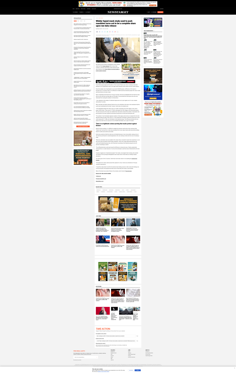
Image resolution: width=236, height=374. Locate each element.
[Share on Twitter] (102, 32)
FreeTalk (112, 355)
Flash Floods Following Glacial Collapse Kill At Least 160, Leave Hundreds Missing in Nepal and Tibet (82, 43)
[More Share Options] (118, 32)
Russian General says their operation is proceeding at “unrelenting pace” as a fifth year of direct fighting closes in (82, 98)
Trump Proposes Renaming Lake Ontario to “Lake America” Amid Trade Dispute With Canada (82, 32)
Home (73, 8)
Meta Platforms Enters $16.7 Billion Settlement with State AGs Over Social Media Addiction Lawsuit (82, 86)
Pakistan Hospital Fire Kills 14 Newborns (81, 39)
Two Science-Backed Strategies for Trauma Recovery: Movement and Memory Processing (82, 107)
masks (98, 191)
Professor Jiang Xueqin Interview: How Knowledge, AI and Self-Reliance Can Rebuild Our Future (148, 61)
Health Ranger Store (149, 355)
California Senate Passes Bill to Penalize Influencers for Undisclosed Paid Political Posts (82, 119)
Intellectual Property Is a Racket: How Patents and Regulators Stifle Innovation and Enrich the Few (82, 91)
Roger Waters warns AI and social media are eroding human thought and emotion (81, 103)
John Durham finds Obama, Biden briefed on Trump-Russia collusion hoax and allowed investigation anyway (117, 230)
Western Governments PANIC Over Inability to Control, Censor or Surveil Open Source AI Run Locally (158, 43)
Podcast (129, 355)
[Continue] (96, 357)
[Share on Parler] (110, 32)
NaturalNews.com (99, 181)
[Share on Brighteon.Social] (97, 32)
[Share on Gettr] (115, 32)
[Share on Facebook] (99, 32)
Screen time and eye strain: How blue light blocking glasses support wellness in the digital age (82, 73)
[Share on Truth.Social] (112, 32)
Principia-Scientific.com (101, 178)
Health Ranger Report (148, 30)
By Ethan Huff (99, 28)
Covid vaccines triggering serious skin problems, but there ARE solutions (117, 246)
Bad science (101, 18)
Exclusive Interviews (131, 357)
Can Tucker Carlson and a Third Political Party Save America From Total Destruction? (148, 53)
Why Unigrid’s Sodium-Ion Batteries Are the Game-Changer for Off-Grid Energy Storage (82, 24)
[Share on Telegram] (105, 32)
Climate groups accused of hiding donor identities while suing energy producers (83, 111)
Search (162, 8)
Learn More (131, 370)
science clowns (98, 35)
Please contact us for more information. (102, 346)
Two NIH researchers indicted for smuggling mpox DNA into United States (81, 94)
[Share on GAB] (107, 32)
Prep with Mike (83, 8)
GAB (111, 358)
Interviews (88, 8)
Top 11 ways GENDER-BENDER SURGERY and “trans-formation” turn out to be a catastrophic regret (102, 318)
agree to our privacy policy (103, 371)
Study (108, 35)
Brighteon (77, 8)
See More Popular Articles (83, 126)
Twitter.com (98, 176)
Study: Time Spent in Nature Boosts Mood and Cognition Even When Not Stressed (82, 65)
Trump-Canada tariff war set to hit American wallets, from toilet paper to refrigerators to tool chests (82, 53)
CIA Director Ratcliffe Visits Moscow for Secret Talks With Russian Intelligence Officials (82, 36)
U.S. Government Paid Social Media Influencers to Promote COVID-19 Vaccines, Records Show (82, 28)
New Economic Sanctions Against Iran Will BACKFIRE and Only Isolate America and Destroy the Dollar (158, 61)
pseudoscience (110, 191)
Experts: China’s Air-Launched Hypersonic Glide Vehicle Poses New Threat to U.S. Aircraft (82, 115)
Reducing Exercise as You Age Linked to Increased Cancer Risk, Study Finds (81, 123)
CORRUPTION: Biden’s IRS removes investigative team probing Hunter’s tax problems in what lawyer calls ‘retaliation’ (102, 230)
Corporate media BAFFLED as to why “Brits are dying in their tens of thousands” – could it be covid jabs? (125, 318)
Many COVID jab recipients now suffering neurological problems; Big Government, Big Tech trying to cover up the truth (132, 300)
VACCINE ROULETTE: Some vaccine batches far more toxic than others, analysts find (114, 316)
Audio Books (94, 8)
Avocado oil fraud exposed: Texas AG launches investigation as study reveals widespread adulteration (82, 48)
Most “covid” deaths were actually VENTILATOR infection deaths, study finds (135, 316)
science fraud (104, 35)
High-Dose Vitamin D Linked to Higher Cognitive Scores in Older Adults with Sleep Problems (82, 61)
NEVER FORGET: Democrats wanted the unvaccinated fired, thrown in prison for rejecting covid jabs (132, 230)
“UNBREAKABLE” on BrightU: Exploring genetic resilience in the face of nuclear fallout (82, 78)
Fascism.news (128, 171)
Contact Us (147, 351)
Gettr (111, 354)
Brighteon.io (113, 351)
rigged (116, 191)
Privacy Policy (148, 354)
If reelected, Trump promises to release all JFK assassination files (102, 246)
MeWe (112, 357)
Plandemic (103, 191)
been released (106, 66)
